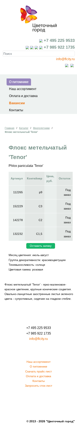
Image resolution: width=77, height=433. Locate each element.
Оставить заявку (41, 245)
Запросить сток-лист (38, 385)
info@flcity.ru (65, 59)
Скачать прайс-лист (38, 371)
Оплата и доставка (23, 96)
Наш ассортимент (22, 89)
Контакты (16, 110)
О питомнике (19, 82)
